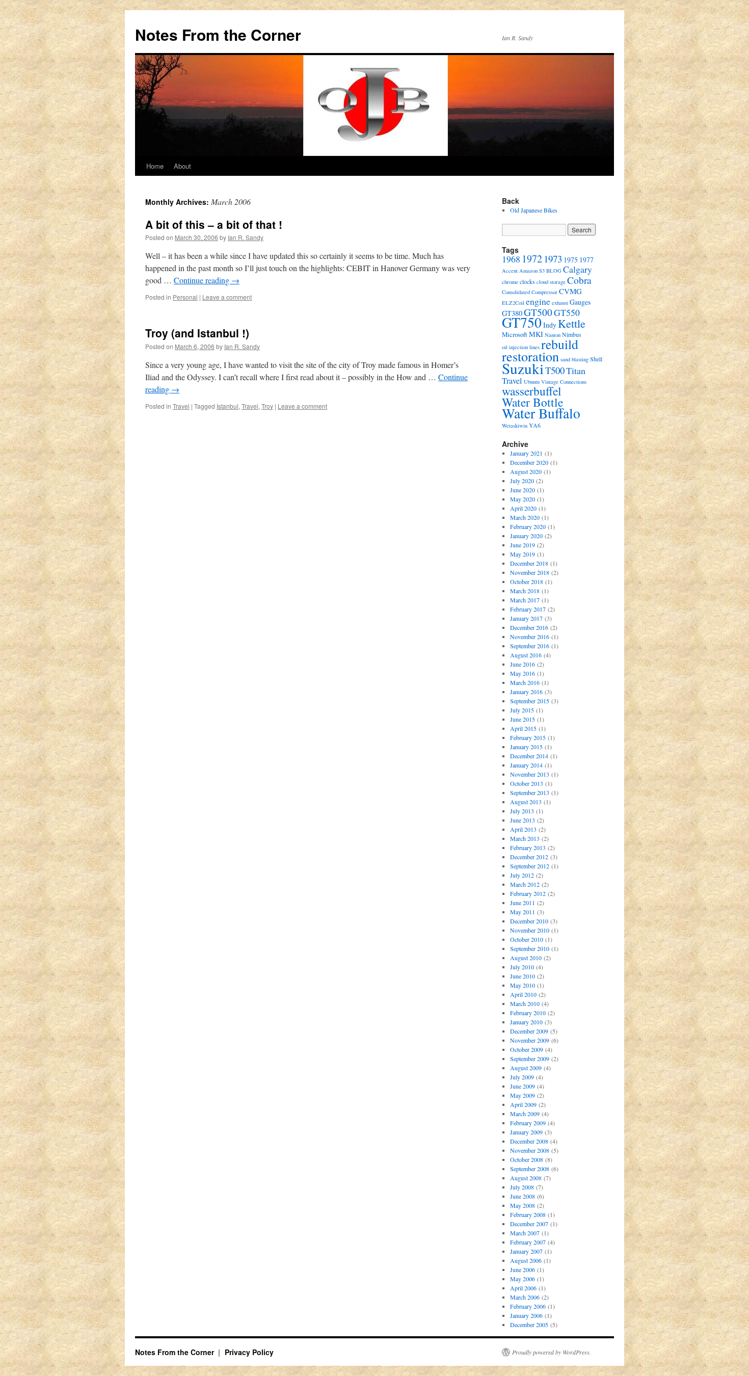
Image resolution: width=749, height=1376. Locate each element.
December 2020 (529, 462)
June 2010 (522, 976)
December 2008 (529, 1141)
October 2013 (526, 783)
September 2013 (529, 792)
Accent (510, 270)
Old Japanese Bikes (533, 210)
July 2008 (522, 1187)
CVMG (570, 291)
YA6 (535, 425)
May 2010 (522, 985)
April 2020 (523, 508)
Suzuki (523, 368)
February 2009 (528, 1123)
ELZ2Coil (513, 302)
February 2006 (528, 1306)
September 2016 (529, 646)
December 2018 (529, 563)
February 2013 (528, 847)
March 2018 (525, 591)
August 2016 (526, 655)
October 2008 (526, 1159)
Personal (185, 297)
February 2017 (528, 609)
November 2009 (529, 1040)
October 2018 (526, 581)
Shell (596, 359)
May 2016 (522, 673)
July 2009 (522, 1077)
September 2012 (529, 866)
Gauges (580, 302)
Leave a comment (227, 297)
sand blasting (574, 359)
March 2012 (525, 884)
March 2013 (525, 838)
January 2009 (526, 1132)
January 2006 (526, 1315)
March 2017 (525, 600)
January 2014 (526, 765)
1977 (586, 259)
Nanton (552, 334)
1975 (571, 259)
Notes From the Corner (218, 34)
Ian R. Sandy (245, 237)
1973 (553, 258)
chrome (510, 281)
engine (538, 301)
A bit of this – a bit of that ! (213, 224)
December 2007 (529, 1224)
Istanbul (227, 406)
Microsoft (514, 334)
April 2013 (523, 829)
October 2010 (526, 939)
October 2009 (526, 1049)
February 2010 (528, 1013)
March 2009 (525, 1113)
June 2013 (522, 820)
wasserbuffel (531, 391)
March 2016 (525, 682)
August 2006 (526, 1260)
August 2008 (526, 1178)
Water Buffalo (541, 413)
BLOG (553, 270)
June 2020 (522, 490)
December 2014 (529, 756)
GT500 (538, 312)
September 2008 (529, 1169)
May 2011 (522, 912)
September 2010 (529, 948)
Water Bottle (532, 402)
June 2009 (522, 1086)
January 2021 (526, 453)
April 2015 (523, 728)
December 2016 (529, 627)
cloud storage (551, 281)
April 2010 (523, 994)
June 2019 (522, 545)
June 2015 (522, 719)
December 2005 (529, 1324)
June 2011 (522, 902)
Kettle (571, 323)
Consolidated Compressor (529, 292)
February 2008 (528, 1214)
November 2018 (529, 572)
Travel (181, 406)
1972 (532, 259)
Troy (267, 406)
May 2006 (522, 1279)
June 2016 (522, 664)
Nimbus (571, 334)
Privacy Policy (249, 1352)
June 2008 (522, 1196)
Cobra (579, 279)
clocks (527, 281)
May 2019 (522, 554)
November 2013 (529, 774)
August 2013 (526, 802)
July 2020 (522, 481)
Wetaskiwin (514, 425)
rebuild (559, 344)
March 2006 (525, 1297)
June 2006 (522, 1269)
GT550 (567, 312)
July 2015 (522, 710)
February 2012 (528, 893)
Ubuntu (532, 381)
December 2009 (529, 1031)
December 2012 (529, 857)
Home (155, 166)
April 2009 (523, 1104)
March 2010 (525, 1003)
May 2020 (522, 499)
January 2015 (526, 747)
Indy (549, 325)
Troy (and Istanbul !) (197, 332)
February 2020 (528, 526)
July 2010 (522, 967)
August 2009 (526, 1068)
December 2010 (529, 921)
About (182, 166)
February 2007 (528, 1242)
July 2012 (522, 875)
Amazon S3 (532, 270)
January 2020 (526, 536)
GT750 (522, 322)
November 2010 (529, 930)
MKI (536, 334)
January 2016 (526, 691)
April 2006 (523, 1288)
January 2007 (526, 1251)
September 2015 (529, 701)
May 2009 (522, 1095)
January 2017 (526, 618)
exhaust (560, 302)
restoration (530, 356)
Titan (575, 370)
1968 (511, 259)
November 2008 (529, 1150)
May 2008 (522, 1205)
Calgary (577, 269)
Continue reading (206, 280)
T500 (555, 370)
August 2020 (526, 471)
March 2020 (525, 517)
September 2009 (529, 1058)
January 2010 (526, 1022)
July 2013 (522, 811)
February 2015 (528, 737)
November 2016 (529, 636)
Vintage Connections (563, 381)
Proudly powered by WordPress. (551, 1352)
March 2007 (525, 1233)
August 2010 (526, 958)
